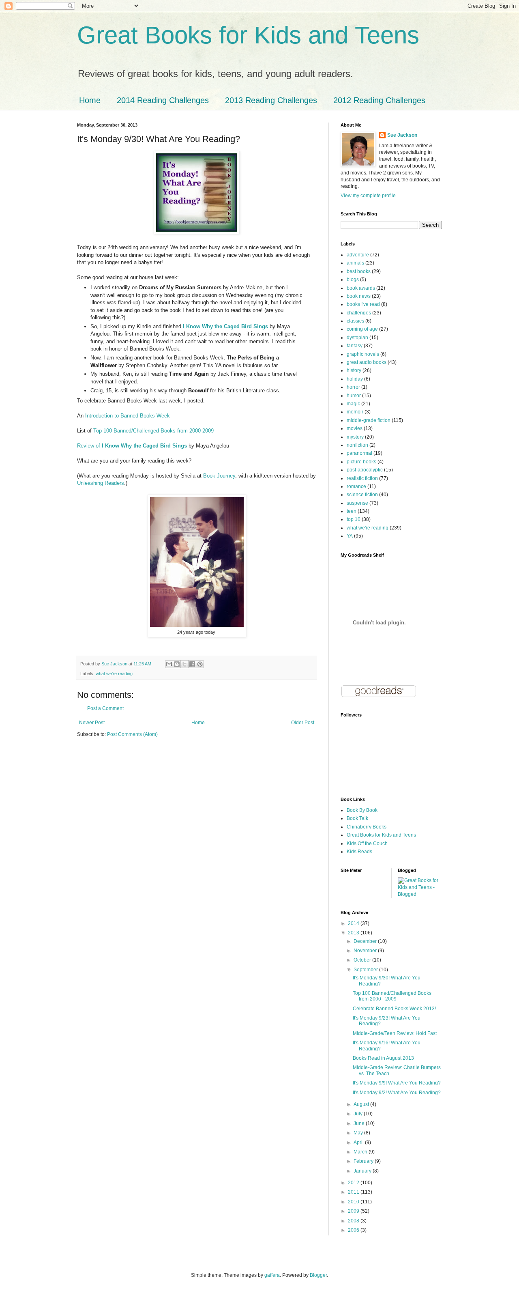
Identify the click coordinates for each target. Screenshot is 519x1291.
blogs (353, 279)
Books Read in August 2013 (383, 1058)
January (363, 1171)
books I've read (363, 304)
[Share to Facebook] (192, 664)
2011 (354, 1192)
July (359, 1114)
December (366, 941)
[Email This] (169, 664)
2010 (354, 1202)
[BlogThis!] (177, 664)
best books (359, 271)
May (359, 1133)
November (366, 950)
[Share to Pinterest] (200, 664)
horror (353, 387)
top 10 (353, 519)
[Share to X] (184, 664)
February (364, 1161)
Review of (132, 446)
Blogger (318, 1275)
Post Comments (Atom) (132, 734)
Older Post (302, 722)
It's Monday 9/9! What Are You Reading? (397, 1083)
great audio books (366, 362)
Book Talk (357, 818)
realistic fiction (362, 478)
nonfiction (357, 445)
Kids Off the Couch (367, 843)
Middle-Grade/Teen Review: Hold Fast (395, 1033)
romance (356, 486)
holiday (355, 379)
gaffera (272, 1275)
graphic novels (363, 354)
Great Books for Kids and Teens (248, 35)
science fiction (362, 494)
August (362, 1104)
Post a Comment (105, 708)
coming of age (362, 329)
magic (353, 404)
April (359, 1142)
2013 (354, 933)
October (363, 960)
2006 (354, 1230)
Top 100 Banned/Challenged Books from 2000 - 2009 (392, 996)
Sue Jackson (402, 135)
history (354, 370)
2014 (354, 923)
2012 (354, 1183)
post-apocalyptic (365, 470)
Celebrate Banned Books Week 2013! (394, 1008)
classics (355, 321)
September (366, 970)
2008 (354, 1221)
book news (359, 296)
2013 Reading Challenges (271, 100)
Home (90, 100)
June (360, 1123)
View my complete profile (368, 195)
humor (354, 395)
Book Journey (219, 476)
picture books (361, 462)
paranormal (359, 453)
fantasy (354, 346)
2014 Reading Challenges (163, 100)
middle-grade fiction (368, 420)
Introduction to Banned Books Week (127, 416)
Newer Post (92, 722)
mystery (355, 437)
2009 (354, 1211)
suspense (357, 503)
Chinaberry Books (366, 827)
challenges (359, 313)
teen (351, 511)
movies (354, 428)
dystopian (357, 337)
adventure (358, 255)
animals (355, 263)
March (361, 1152)
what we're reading (114, 673)
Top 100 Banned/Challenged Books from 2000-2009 (153, 431)
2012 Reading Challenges (379, 100)
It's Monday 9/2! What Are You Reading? (397, 1092)
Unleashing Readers (100, 483)
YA (350, 536)
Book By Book (362, 810)
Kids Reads (359, 851)
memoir (355, 412)
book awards (361, 288)
